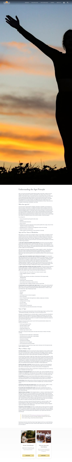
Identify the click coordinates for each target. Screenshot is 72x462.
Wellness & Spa (34, 2)
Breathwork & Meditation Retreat (38, 415)
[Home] (7, 2)
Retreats (27, 2)
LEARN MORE (27, 455)
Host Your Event (44, 2)
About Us (59, 2)
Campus (52, 2)
